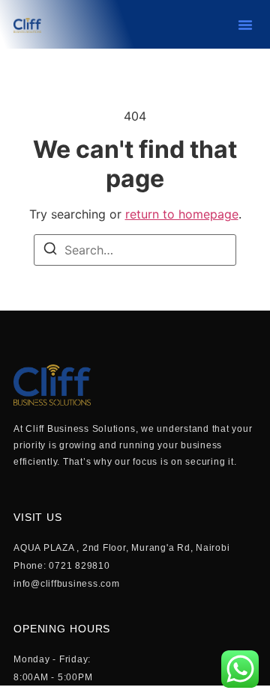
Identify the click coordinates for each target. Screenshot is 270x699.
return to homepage (181, 214)
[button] (245, 24)
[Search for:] (135, 250)
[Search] (50, 250)
